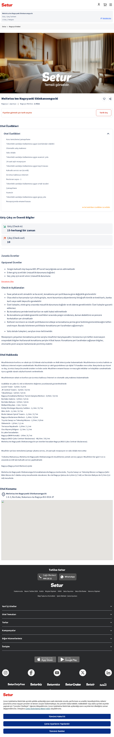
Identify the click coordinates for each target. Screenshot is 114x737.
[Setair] (90, 686)
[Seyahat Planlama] (105, 4)
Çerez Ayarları (72, 596)
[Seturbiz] (36, 686)
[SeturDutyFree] (16, 686)
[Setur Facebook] (31, 672)
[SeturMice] (53, 686)
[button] (106, 18)
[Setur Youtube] (57, 672)
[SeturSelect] (103, 686)
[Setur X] (82, 672)
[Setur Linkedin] (108, 672)
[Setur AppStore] (45, 659)
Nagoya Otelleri (14, 26)
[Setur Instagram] (5, 672)
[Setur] (7, 5)
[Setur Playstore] (69, 659)
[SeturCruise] (73, 686)
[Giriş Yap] (99, 4)
